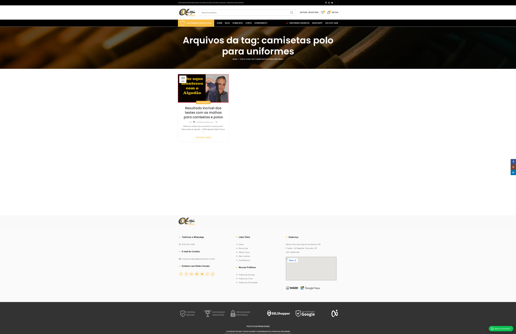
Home (235, 59)
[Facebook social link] (326, 2)
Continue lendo (203, 137)
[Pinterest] (197, 274)
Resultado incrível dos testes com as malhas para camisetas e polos (203, 112)
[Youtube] (202, 274)
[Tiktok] (212, 274)
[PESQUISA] (291, 12)
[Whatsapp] (207, 274)
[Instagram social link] (329, 2)
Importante (203, 102)
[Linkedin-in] (191, 274)
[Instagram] (186, 274)
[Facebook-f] (181, 274)
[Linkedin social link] (332, 2)
